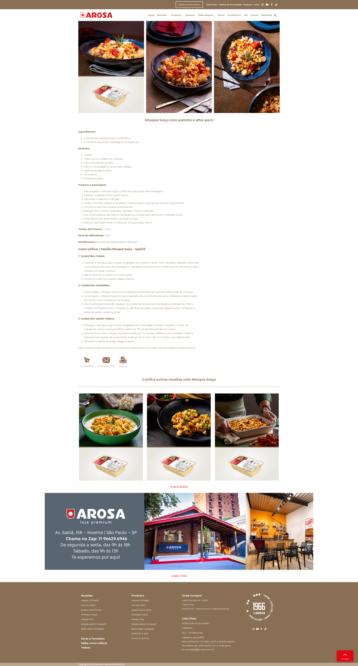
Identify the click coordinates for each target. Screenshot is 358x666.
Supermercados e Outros (195, 600)
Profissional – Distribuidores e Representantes (205, 608)
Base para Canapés (92, 628)
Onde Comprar (205, 15)
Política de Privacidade (230, 4)
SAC (246, 15)
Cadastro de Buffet (193, 637)
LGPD (256, 4)
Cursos (221, 15)
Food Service (234, 15)
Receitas (162, 15)
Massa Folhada (90, 600)
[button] (275, 15)
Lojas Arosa (188, 604)
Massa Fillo (87, 619)
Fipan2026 (266, 15)
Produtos (176, 15)
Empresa (190, 15)
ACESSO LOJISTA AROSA (189, 4)
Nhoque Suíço (204, 379)
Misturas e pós (139, 633)
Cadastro (248, 4)
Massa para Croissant (93, 624)
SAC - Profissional (192, 632)
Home (151, 15)
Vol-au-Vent (88, 605)
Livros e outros (140, 638)
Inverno (254, 15)
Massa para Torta (91, 610)
